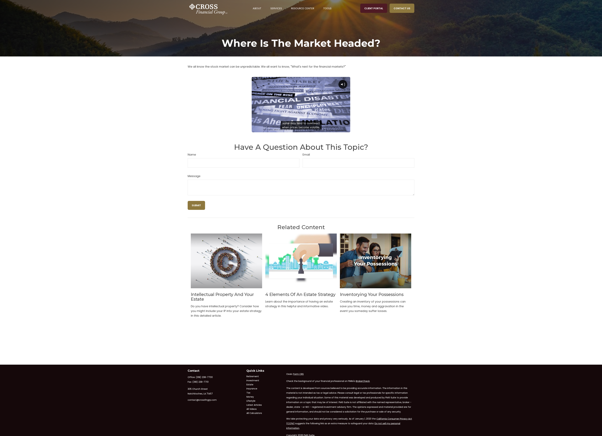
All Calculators (254, 413)
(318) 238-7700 (204, 377)
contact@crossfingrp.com (202, 399)
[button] (257, 8)
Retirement (252, 376)
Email (306, 155)
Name (192, 155)
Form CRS (298, 374)
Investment (252, 380)
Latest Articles (254, 405)
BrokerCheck (363, 381)
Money (250, 396)
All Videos (251, 409)
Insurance (251, 388)
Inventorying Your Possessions (372, 294)
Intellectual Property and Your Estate (222, 297)
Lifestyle (250, 400)
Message (194, 176)
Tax (248, 392)
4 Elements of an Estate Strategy (300, 294)
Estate (249, 384)
